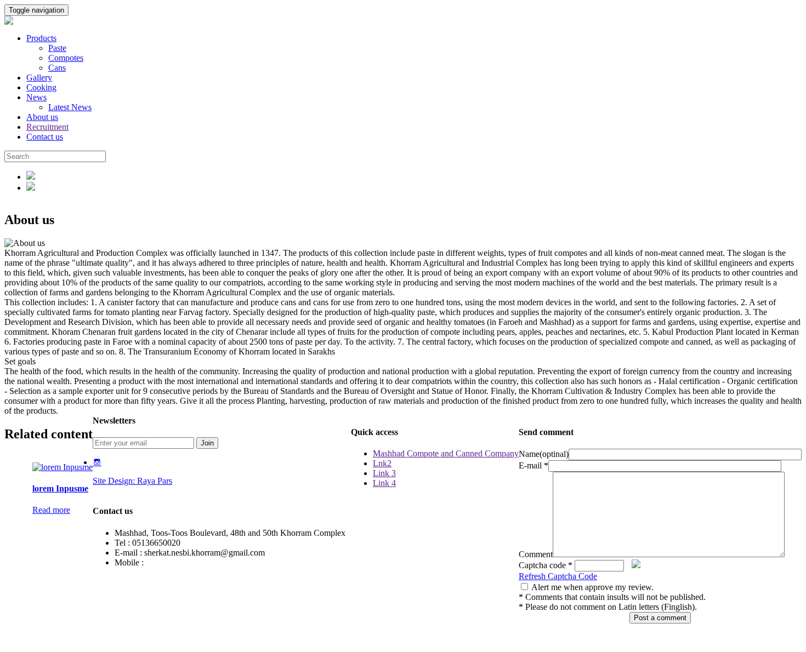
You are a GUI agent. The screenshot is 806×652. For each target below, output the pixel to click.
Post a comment (660, 618)
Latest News (70, 107)
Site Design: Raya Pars (132, 480)
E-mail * (533, 465)
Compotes (65, 57)
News (36, 97)
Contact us (44, 136)
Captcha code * (545, 565)
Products (41, 38)
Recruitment (47, 126)
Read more (51, 509)
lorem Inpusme (60, 488)
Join (207, 443)
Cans (57, 67)
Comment (536, 554)
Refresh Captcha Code (558, 576)
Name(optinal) (544, 454)
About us (42, 117)
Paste (57, 48)
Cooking (41, 87)
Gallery (39, 77)
